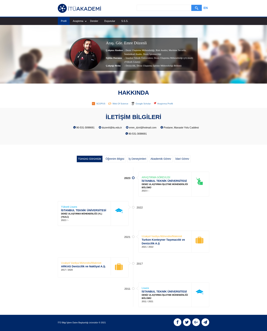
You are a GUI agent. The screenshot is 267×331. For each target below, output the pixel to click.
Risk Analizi (161, 50)
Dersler (94, 21)
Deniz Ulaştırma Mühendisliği (140, 50)
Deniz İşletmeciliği (151, 54)
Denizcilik (131, 65)
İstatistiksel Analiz (133, 54)
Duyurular (109, 21)
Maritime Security (177, 50)
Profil (64, 21)
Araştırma (78, 21)
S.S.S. (124, 21)
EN (205, 8)
